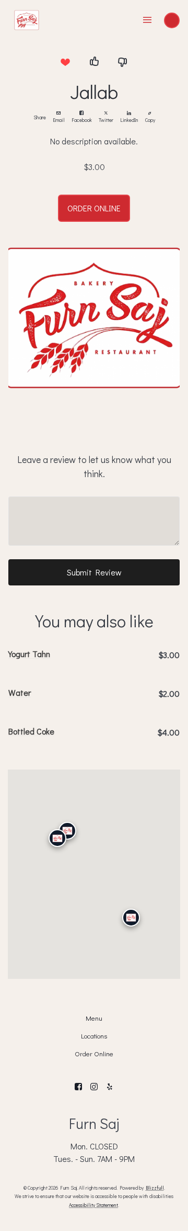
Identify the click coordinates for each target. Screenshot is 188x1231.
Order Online (94, 1053)
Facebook (82, 120)
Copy (150, 120)
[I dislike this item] (123, 62)
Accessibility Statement (93, 1205)
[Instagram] (94, 1086)
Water (19, 692)
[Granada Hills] (67, 830)
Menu (94, 1018)
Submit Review (94, 572)
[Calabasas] (57, 838)
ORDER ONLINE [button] (94, 207)
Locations (94, 1036)
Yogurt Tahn (29, 653)
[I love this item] (65, 62)
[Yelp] (110, 1086)
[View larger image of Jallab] (94, 318)
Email (59, 120)
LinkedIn (129, 120)
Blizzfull (155, 1187)
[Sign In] (172, 20)
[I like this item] (94, 62)
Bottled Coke (31, 731)
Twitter (106, 120)
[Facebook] (78, 1086)
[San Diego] (131, 918)
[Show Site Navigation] (147, 20)
